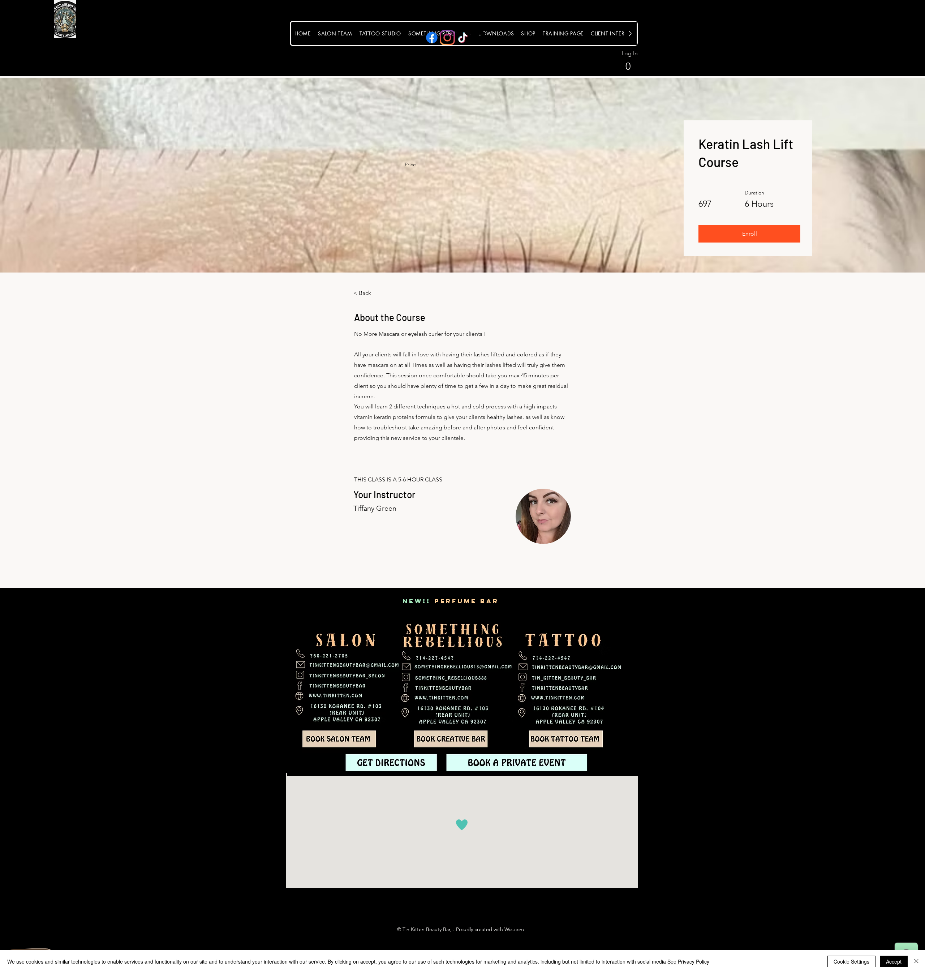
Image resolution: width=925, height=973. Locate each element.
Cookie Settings (851, 961)
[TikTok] (462, 37)
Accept (894, 961)
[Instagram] (447, 37)
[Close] (916, 961)
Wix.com (514, 929)
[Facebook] (431, 37)
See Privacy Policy (688, 961)
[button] (621, 65)
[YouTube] (478, 37)
